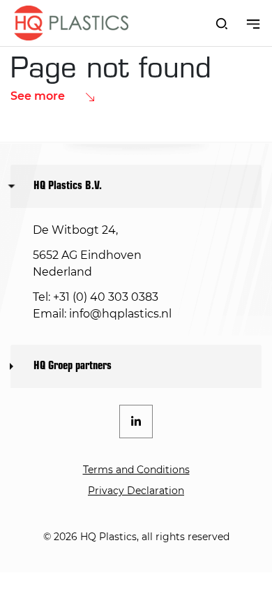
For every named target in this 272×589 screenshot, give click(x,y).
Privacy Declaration (136, 490)
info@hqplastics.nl (120, 313)
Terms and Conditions (136, 469)
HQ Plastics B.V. (67, 186)
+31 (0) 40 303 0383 (105, 297)
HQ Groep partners (72, 366)
